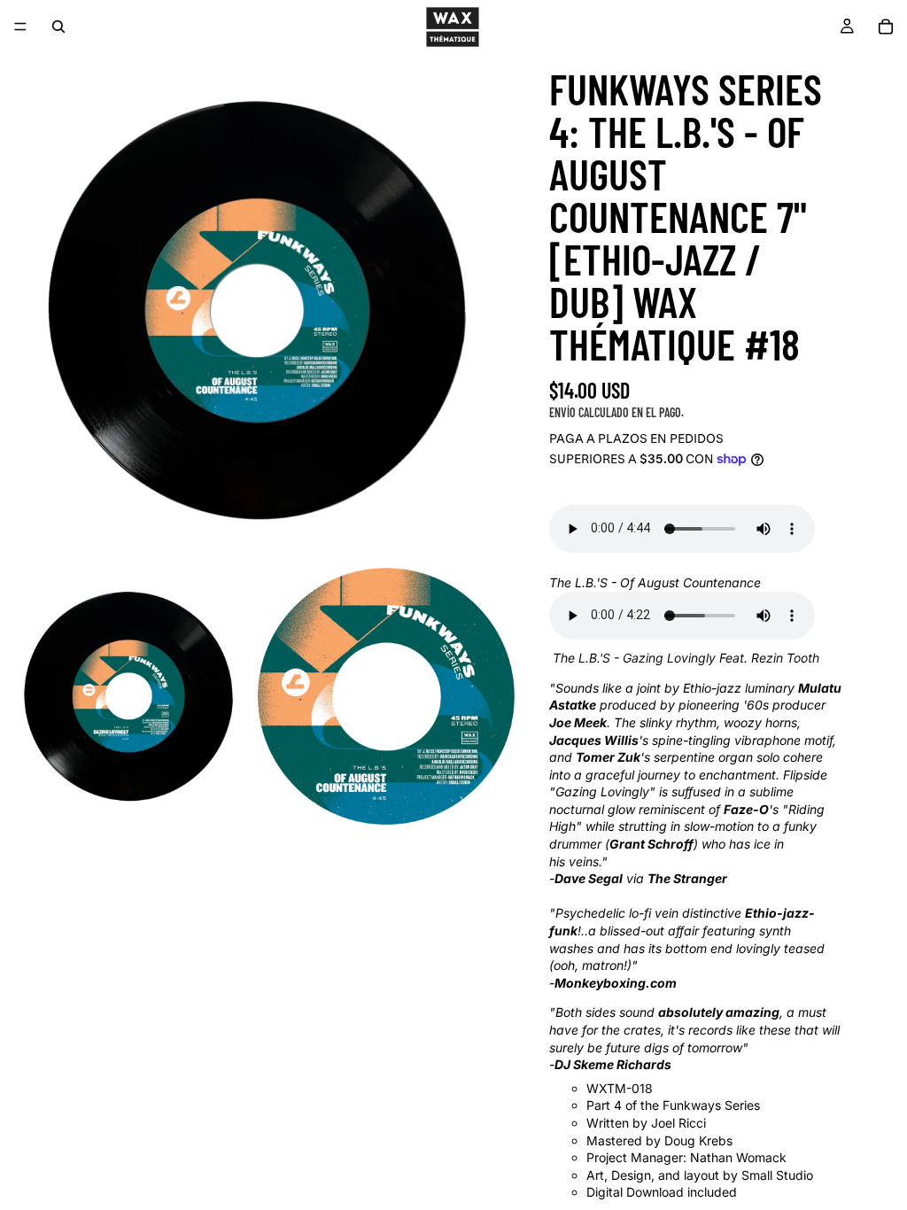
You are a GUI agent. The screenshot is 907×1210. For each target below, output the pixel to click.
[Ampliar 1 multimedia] (257, 310)
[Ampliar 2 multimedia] (128, 696)
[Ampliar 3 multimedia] (386, 696)
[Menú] (20, 26)
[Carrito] (885, 26)
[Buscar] (58, 26)
